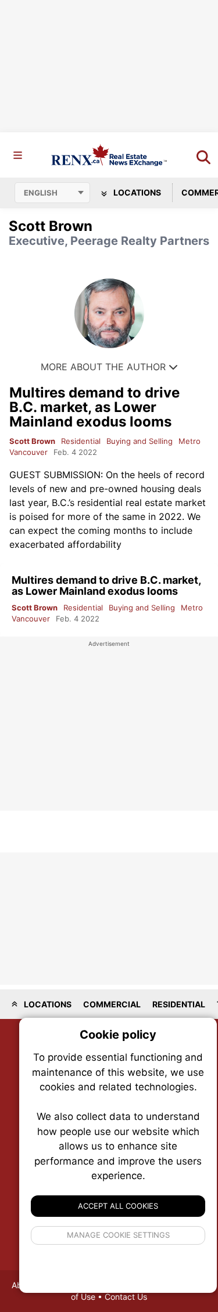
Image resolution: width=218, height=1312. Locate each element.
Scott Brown (32, 441)
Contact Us (126, 1297)
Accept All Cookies (118, 1205)
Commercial (112, 1004)
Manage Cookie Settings (118, 1234)
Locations (136, 192)
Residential (81, 441)
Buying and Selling (139, 441)
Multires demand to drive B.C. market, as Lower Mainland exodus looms (94, 407)
